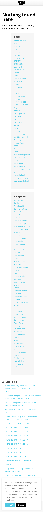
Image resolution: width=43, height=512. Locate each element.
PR (15, 370)
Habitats (17, 340)
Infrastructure (19, 244)
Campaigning (19, 320)
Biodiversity (18, 241)
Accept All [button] (10, 505)
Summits (17, 294)
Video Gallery (19, 163)
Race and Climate (21, 276)
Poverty (17, 299)
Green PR (17, 279)
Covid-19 (17, 212)
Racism (17, 288)
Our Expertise (19, 114)
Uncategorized (19, 282)
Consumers (18, 200)
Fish (15, 367)
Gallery (16, 73)
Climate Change (20, 223)
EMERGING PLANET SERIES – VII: (17, 432)
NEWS (17, 93)
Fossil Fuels (18, 323)
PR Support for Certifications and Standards (21, 137)
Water (16, 349)
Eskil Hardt (18, 67)
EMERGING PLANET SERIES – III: (16, 448)
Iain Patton (18, 87)
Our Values (18, 122)
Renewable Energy (21, 297)
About (16, 43)
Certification (9, 464)
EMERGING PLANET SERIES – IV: (16, 444)
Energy (16, 285)
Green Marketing (20, 291)
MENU (2, 2)
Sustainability (19, 335)
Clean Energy (19, 308)
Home (16, 84)
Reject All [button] (21, 505)
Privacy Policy (19, 143)
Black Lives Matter (21, 267)
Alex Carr (17, 46)
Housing (17, 326)
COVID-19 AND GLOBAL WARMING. (18, 460)
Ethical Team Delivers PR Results (17, 423)
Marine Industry (20, 358)
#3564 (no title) (20, 40)
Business (17, 264)
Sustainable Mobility (22, 226)
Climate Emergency (21, 229)
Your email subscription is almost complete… (21, 175)
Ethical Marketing (21, 261)
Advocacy (17, 355)
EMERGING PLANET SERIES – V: (16, 440)
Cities (16, 258)
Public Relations (20, 361)
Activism (17, 305)
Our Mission (19, 116)
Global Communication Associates (20, 78)
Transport (18, 232)
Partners (17, 125)
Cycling (17, 203)
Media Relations (20, 352)
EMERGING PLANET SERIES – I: (16, 456)
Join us (16, 90)
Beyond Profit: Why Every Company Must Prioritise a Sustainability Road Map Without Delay (22, 388)
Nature (16, 273)
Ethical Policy (19, 70)
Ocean (16, 337)
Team (16, 146)
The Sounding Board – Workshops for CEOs (22, 157)
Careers (17, 52)
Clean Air (17, 215)
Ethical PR (18, 270)
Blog (15, 49)
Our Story (17, 119)
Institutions (18, 364)
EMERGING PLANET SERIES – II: (16, 452)
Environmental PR (21, 302)
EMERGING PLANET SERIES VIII (16, 428)
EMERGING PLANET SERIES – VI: (16, 436)
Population (18, 311)
